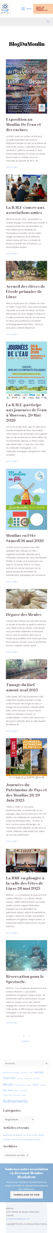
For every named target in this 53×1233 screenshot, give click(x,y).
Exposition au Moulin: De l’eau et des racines (23, 124)
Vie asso (8, 1090)
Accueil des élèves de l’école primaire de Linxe (25, 291)
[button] (44, 9)
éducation (24, 1091)
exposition (28, 1078)
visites (16, 1091)
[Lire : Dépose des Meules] (26, 598)
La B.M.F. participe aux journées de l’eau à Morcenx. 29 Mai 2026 (26, 412)
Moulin (8, 1084)
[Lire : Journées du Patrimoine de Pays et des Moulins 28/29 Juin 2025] (26, 758)
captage (39, 1072)
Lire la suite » (12, 167)
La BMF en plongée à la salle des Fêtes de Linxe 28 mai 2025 (25, 883)
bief (31, 1072)
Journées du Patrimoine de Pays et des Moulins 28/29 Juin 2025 (26, 792)
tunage (42, 1085)
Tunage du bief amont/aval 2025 (22, 687)
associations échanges (11, 1072)
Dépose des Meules (23, 614)
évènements (15, 1101)
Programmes (20, 1085)
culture (20, 1078)
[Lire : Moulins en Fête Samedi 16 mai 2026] (26, 499)
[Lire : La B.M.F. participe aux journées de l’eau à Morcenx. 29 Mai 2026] (26, 370)
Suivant (27, 1041)
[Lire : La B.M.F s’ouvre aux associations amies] (26, 187)
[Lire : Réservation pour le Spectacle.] (26, 955)
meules (36, 1078)
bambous (24, 1072)
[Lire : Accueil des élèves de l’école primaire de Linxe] (26, 270)
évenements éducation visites (14, 1095)
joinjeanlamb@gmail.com (18, 1218)
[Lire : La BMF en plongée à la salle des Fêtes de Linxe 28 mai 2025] (26, 860)
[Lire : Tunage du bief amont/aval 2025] (26, 668)
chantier (9, 1078)
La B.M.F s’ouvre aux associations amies (25, 210)
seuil (35, 1084)
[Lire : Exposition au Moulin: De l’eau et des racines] (26, 86)
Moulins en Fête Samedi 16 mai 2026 (25, 538)
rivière (28, 1085)
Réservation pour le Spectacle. (25, 979)
